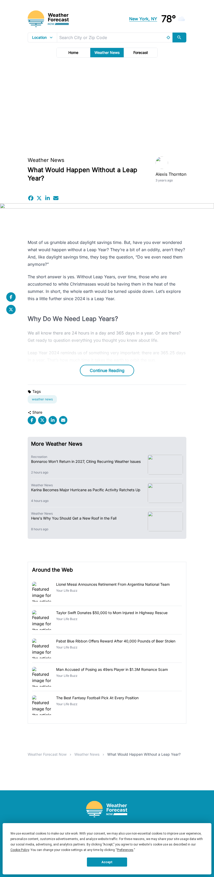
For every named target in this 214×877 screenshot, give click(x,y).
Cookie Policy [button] (19, 850)
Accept (107, 862)
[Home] (107, 809)
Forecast (140, 52)
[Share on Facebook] (31, 198)
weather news (42, 399)
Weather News (107, 52)
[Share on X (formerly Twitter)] (39, 198)
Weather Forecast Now (47, 754)
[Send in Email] (56, 198)
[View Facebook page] (11, 297)
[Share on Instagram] (47, 198)
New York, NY (143, 18)
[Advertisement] (107, 105)
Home (73, 52)
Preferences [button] (125, 850)
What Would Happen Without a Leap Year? (144, 754)
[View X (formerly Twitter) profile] (11, 309)
